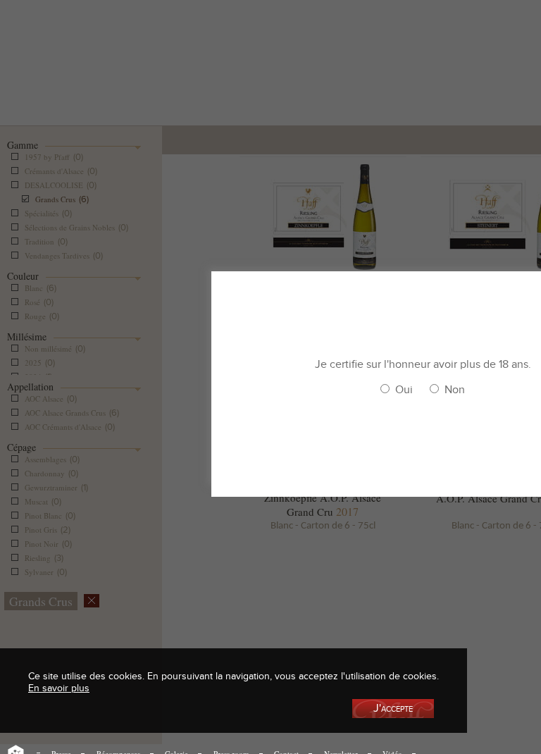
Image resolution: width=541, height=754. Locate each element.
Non (454, 389)
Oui (404, 389)
